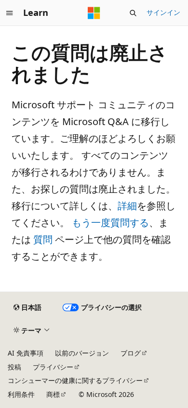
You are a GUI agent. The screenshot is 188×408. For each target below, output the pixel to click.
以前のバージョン (82, 352)
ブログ (131, 352)
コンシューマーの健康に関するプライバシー (75, 380)
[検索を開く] (133, 13)
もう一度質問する (110, 222)
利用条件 (21, 394)
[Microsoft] (94, 13)
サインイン (163, 12)
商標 (53, 394)
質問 (43, 239)
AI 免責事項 (25, 352)
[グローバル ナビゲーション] (9, 13)
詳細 (127, 205)
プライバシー (53, 366)
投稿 (14, 366)
